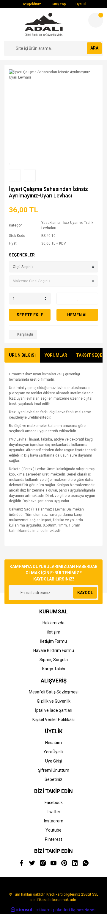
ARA (94, 48)
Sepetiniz (53, 779)
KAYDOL (85, 592)
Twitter (53, 811)
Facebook (54, 802)
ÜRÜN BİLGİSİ (22, 355)
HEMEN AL (77, 314)
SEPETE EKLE (30, 314)
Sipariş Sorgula (54, 659)
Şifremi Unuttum (53, 770)
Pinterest (53, 839)
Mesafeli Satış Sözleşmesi (53, 692)
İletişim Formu (53, 641)
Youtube (53, 830)
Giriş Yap (58, 4)
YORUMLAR (56, 355)
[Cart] (95, 20)
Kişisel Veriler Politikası (53, 719)
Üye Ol (80, 4)
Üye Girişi (53, 761)
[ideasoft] (22, 910)
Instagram (53, 821)
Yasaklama (50, 223)
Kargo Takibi (53, 668)
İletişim (53, 632)
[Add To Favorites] (77, 298)
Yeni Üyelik (53, 751)
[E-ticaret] (52, 910)
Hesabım (53, 742)
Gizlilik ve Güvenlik (53, 701)
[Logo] (43, 24)
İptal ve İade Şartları (53, 710)
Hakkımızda (53, 623)
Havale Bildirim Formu (53, 650)
